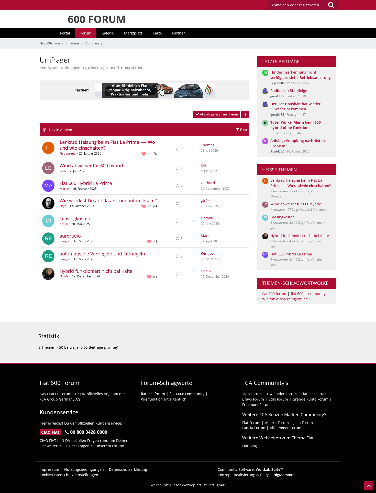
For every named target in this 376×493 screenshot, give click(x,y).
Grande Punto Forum (310, 399)
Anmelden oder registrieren (295, 5)
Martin (64, 188)
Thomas (207, 145)
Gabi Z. (207, 270)
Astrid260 (277, 151)
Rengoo (65, 241)
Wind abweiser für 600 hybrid (91, 165)
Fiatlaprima (68, 153)
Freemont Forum (256, 404)
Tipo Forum (252, 393)
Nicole (64, 276)
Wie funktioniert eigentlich (285, 299)
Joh (203, 165)
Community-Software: (250, 469)
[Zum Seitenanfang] (368, 485)
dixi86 (64, 224)
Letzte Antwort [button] (61, 129)
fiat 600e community (308, 293)
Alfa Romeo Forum (285, 427)
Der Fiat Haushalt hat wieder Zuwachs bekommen (295, 106)
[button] (245, 114)
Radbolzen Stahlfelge (288, 90)
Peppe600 (277, 83)
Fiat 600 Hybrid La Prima (86, 183)
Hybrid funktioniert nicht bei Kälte (96, 271)
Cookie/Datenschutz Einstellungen (69, 474)
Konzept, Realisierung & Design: (256, 474)
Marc (205, 235)
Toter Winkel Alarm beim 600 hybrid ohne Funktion (295, 125)
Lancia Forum (253, 427)
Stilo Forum (278, 399)
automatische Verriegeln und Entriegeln (102, 254)
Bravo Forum (253, 399)
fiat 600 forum (274, 293)
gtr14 (205, 200)
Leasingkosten (75, 218)
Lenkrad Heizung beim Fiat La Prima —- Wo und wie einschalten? (107, 145)
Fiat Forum (251, 422)
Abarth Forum (277, 422)
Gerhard (208, 182)
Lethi (63, 171)
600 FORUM (97, 19)
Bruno (274, 133)
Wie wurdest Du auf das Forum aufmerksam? (108, 200)
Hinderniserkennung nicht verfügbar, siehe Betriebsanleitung (300, 75)
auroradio (70, 236)
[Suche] (331, 5)
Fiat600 (207, 218)
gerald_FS (277, 96)
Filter (243, 129)
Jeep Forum (303, 422)
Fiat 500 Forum (314, 393)
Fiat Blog (249, 445)
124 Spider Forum (281, 393)
